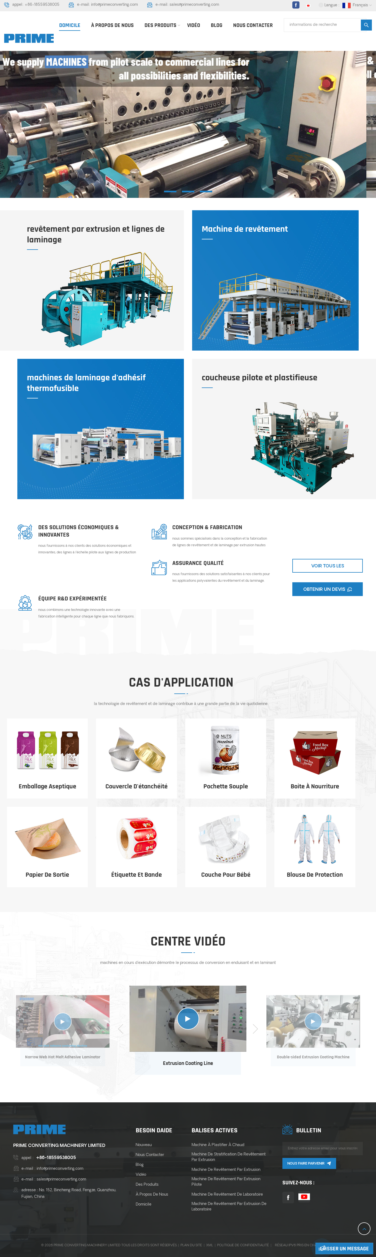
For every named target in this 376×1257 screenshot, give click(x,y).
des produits (160, 25)
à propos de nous (112, 25)
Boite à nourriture (315, 787)
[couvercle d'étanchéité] (136, 750)
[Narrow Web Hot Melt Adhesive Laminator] (63, 1021)
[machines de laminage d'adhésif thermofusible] (106, 448)
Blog (216, 25)
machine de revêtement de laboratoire (227, 1195)
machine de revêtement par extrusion (226, 1170)
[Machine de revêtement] (274, 308)
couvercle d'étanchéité (136, 787)
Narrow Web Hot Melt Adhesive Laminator (62, 1057)
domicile (69, 25)
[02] (188, 191)
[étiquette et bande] (136, 838)
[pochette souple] (225, 750)
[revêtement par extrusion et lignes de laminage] (106, 300)
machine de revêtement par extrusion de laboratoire (229, 1207)
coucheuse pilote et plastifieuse (259, 378)
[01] (170, 191)
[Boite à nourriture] (315, 750)
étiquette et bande (136, 875)
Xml (209, 1245)
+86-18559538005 (41, 5)
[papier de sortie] (47, 838)
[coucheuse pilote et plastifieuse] (281, 448)
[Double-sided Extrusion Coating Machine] (313, 1021)
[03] (206, 191)
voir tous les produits (327, 568)
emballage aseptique (47, 787)
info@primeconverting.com (114, 5)
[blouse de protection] (315, 838)
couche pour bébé (225, 875)
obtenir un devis (324, 589)
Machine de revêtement (245, 229)
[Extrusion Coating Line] (188, 1019)
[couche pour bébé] (225, 838)
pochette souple (225, 787)
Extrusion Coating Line (188, 1063)
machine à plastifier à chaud (218, 1145)
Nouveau (144, 1145)
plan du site (191, 1245)
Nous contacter (253, 25)
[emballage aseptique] (47, 750)
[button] (369, 118)
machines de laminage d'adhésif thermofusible (86, 383)
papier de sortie (47, 875)
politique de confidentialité (243, 1245)
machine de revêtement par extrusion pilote (226, 1182)
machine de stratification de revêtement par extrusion (229, 1157)
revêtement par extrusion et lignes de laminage (96, 234)
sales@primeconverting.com (194, 5)
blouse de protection (315, 875)
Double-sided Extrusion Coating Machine (313, 1057)
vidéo (193, 25)
